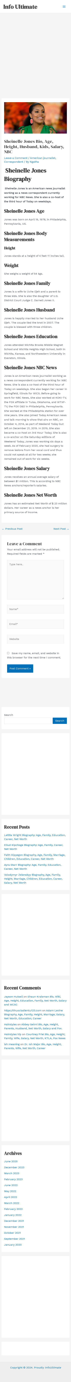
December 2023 (14, 1167)
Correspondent (13, 161)
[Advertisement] (35, 50)
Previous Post (12, 529)
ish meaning (12, 1044)
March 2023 (11, 1173)
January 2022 (12, 1215)
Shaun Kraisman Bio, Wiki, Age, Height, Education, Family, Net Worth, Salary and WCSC (35, 1000)
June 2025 (11, 1161)
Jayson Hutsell (13, 996)
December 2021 (14, 1220)
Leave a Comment (15, 158)
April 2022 (10, 1197)
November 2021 (14, 1226)
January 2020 (13, 1244)
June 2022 (11, 1185)
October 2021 (12, 1232)
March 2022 (11, 1203)
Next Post (61, 529)
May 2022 (10, 1191)
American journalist (42, 158)
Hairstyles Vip (12, 1034)
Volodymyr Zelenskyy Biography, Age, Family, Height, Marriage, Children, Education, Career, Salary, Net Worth (33, 878)
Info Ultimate (20, 7)
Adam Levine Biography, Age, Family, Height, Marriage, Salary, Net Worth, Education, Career (34, 1014)
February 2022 (13, 1209)
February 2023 (13, 1179)
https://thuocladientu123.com (22, 1010)
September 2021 (14, 1238)
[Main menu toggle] (64, 6)
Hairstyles (10, 1024)
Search (8, 714)
